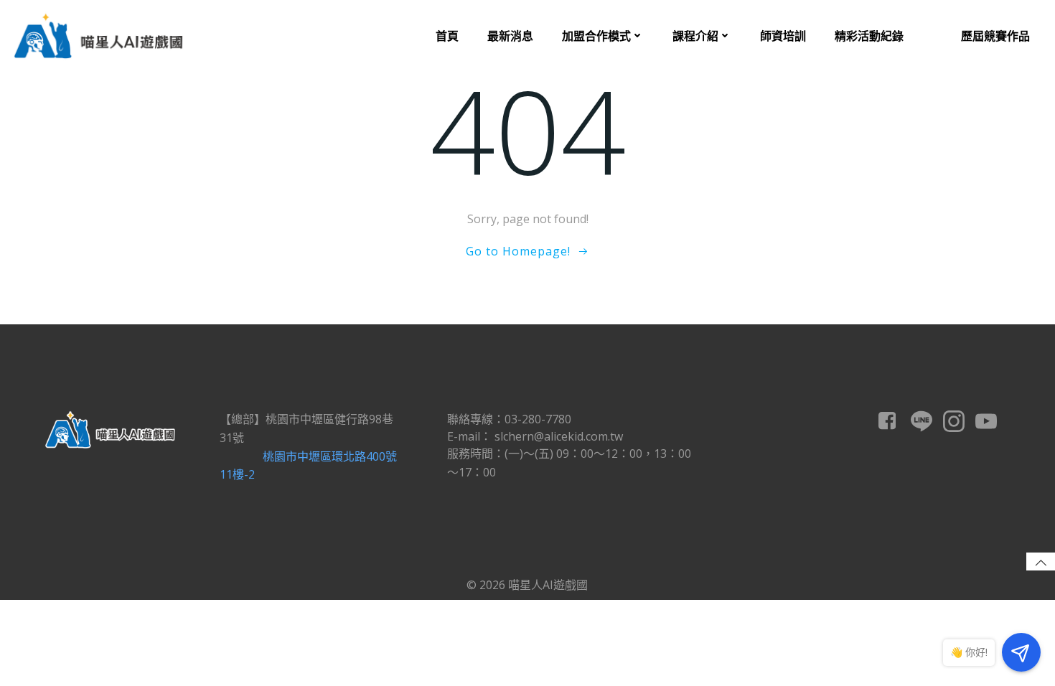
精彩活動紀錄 (869, 36)
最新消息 (510, 36)
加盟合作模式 (596, 36)
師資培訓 (783, 36)
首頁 (447, 36)
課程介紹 (695, 36)
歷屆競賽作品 (995, 36)
